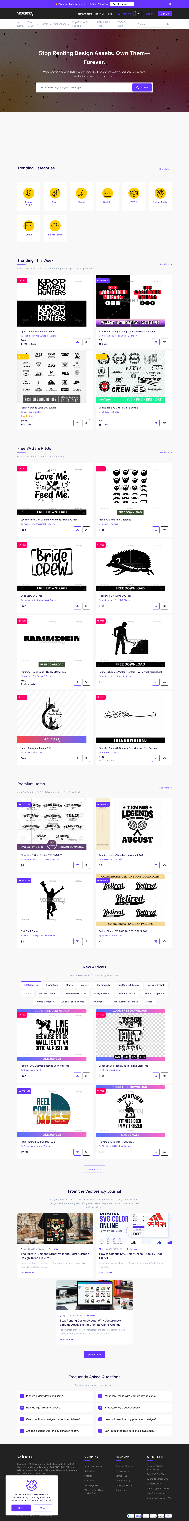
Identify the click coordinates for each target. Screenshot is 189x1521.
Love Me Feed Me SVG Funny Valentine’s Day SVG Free (49, 519)
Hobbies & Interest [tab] (48, 993)
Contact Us (89, 1471)
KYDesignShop (108, 859)
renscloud (28, 412)
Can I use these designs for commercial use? (53, 1419)
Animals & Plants (122, 600)
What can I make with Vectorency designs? (130, 1395)
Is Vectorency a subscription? (122, 1407)
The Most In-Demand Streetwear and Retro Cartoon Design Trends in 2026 (55, 1256)
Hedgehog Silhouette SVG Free (115, 595)
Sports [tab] (27, 993)
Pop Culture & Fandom (45, 336)
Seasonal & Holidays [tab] (75, 993)
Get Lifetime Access (122, 4)
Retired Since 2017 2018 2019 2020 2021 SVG (123, 931)
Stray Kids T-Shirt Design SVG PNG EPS (41, 855)
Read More (26, 1272)
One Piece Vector (155, 1493)
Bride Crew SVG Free (31, 595)
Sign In (149, 13)
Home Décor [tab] (98, 1001)
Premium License (124, 1466)
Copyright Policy (124, 1485)
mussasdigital (108, 336)
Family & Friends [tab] (102, 993)
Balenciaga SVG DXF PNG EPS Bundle (118, 407)
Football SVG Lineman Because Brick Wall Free (45, 1065)
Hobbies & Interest (123, 676)
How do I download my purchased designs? (130, 1419)
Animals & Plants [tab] (156, 985)
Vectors (114, 524)
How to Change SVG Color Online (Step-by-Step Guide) (131, 1256)
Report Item (121, 1490)
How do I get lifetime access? (43, 1407)
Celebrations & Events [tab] (73, 1001)
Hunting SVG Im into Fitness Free (116, 1141)
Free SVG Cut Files (156, 1474)
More (42, 1507)
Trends (55, 1249)
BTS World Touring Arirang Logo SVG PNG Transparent (127, 331)
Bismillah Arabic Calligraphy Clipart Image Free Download (129, 748)
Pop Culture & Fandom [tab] (129, 985)
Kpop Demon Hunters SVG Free (37, 331)
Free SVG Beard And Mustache (115, 519)
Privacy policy (122, 1471)
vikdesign (106, 412)
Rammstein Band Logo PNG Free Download (43, 672)
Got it (21, 1507)
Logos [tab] (149, 1001)
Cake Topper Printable (158, 1488)
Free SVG (89, 1480)
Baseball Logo (154, 1483)
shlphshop (28, 336)
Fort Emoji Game (29, 931)
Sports (39, 1070)
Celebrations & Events (46, 600)
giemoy (105, 524)
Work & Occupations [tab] (154, 993)
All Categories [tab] (31, 985)
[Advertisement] (94, 138)
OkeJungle (28, 1070)
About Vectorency (93, 1466)
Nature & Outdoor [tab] (127, 993)
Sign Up (164, 13)
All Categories (91, 1485)
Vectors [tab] (85, 985)
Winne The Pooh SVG (157, 1479)
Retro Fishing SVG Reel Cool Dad (38, 1141)
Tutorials (133, 1249)
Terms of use (122, 1475)
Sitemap (88, 1475)
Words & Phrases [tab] (45, 1001)
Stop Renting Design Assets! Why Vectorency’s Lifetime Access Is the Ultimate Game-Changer (91, 1322)
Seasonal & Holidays (45, 524)
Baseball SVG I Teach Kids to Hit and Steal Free (123, 1065)
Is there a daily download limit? (44, 1395)
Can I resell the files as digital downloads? (129, 1430)
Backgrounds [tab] (103, 985)
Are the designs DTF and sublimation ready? (52, 1430)
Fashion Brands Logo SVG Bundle (38, 407)
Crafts (38, 412)
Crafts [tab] (69, 985)
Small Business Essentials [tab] (125, 1001)
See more (93, 1169)
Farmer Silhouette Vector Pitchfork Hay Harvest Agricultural (130, 672)
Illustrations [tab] (52, 985)
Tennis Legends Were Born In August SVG (121, 855)
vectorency (29, 524)
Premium (126, 13)
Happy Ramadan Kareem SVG (36, 748)
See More (164, 169)
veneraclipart (108, 935)
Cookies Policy (123, 1480)
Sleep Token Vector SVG (159, 1498)
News (92, 1315)
